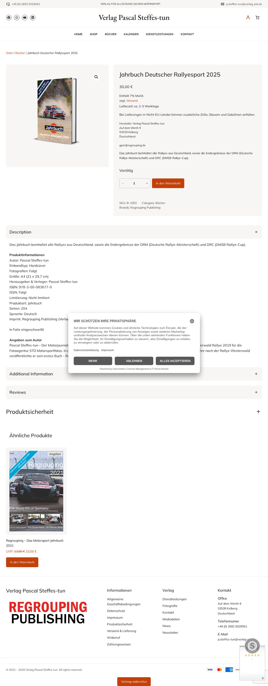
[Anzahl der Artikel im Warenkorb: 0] (257, 17)
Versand (132, 101)
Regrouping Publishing (145, 207)
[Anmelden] (248, 17)
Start (9, 53)
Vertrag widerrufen (134, 681)
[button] (96, 77)
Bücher (20, 53)
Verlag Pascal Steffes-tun (134, 17)
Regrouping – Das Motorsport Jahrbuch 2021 (34, 543)
